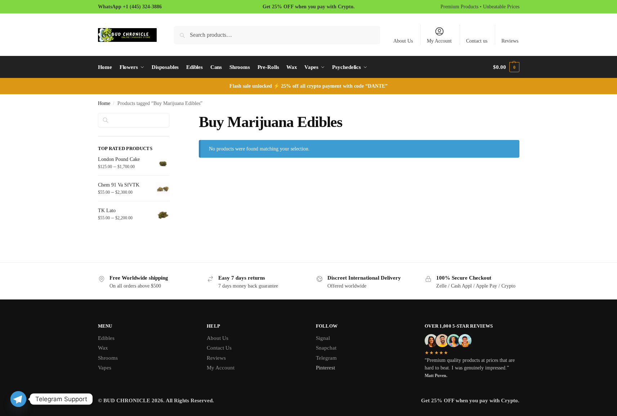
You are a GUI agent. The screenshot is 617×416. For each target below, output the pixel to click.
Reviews (509, 41)
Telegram (326, 358)
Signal (323, 338)
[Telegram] (18, 399)
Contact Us (219, 348)
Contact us (476, 41)
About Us (403, 41)
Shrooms (108, 358)
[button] (506, 67)
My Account (439, 41)
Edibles (106, 338)
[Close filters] (171, 117)
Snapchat (326, 348)
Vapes (104, 368)
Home (104, 103)
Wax (103, 348)
